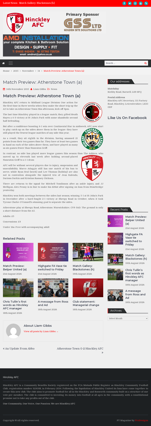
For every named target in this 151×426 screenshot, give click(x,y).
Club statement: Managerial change (86, 303)
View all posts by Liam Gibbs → (41, 331)
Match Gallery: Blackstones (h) (37, 3)
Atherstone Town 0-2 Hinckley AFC (80, 348)
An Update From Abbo (20, 348)
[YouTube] (141, 3)
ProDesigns (141, 420)
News (54, 89)
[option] (54, 3)
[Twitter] (130, 3)
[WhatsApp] (146, 3)
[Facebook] (124, 3)
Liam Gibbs (39, 89)
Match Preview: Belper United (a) (15, 267)
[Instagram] (135, 3)
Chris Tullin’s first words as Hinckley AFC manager (15, 305)
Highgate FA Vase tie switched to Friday (52, 267)
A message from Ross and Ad (53, 303)
